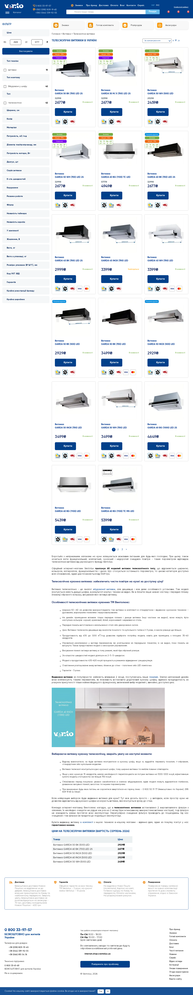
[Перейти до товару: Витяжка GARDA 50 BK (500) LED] (74, 319)
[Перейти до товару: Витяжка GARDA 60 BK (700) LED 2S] (166, 152)
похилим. (154, 677)
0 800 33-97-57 (43, 6)
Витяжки (67, 34)
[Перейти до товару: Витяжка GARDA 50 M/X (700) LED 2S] (120, 68)
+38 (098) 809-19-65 (19, 947)
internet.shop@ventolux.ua (98, 954)
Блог (171, 947)
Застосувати (25, 51)
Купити (68, 112)
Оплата (173, 940)
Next (89, 68)
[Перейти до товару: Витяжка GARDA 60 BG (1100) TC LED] (120, 152)
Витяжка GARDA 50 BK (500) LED (71, 845)
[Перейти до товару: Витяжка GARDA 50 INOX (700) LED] (74, 403)
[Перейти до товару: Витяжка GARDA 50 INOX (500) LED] (166, 319)
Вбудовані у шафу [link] (17, 86)
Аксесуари (174, 975)
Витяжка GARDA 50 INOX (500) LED (72, 853)
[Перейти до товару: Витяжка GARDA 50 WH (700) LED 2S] (74, 152)
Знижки (173, 933)
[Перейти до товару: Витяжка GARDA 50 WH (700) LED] (120, 403)
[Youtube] (17, 978)
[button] (13, 12)
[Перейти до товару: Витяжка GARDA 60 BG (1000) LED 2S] (166, 403)
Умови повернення (178, 968)
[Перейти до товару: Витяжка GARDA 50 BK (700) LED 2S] (74, 68)
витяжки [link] (12, 70)
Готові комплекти (177, 936)
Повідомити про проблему (105, 964)
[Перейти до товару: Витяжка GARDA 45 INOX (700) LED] (120, 236)
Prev (57, 68)
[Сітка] (183, 40)
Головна (56, 34)
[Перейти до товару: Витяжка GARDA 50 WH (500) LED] (166, 68)
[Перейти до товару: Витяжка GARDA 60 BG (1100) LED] (74, 486)
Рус (158, 5)
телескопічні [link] (15, 103)
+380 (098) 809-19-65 (46, 10)
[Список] (187, 40)
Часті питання (176, 951)
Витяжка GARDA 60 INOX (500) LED (72, 857)
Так (100, 991)
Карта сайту (175, 979)
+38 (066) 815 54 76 (18, 955)
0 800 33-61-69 (12, 966)
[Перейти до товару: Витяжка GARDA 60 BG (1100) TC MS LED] (120, 486)
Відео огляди (175, 961)
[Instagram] (12, 978)
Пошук (152, 11)
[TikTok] (22, 978)
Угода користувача (178, 972)
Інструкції (174, 965)
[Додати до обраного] (91, 112)
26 (179, 41)
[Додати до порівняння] (85, 112)
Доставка (174, 944)
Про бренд (174, 929)
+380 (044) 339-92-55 (46, 13)
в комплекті (86, 822)
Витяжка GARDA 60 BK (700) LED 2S (73, 849)
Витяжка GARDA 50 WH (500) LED (72, 862)
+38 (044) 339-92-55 (18, 951)
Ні (108, 991)
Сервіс (172, 958)
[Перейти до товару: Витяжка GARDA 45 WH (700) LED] (166, 236)
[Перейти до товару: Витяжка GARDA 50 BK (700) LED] (120, 319)
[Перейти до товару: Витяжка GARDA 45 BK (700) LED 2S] (74, 236)
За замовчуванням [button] (152, 41)
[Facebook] (7, 978)
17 (176, 40)
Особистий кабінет (181, 7)
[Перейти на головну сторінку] (14, 9)
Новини (173, 954)
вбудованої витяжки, (104, 589)
